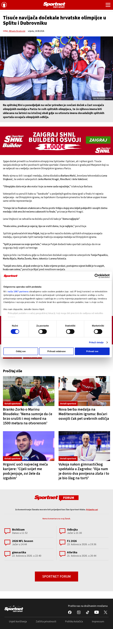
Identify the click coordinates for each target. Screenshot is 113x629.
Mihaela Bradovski (17, 31)
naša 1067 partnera (18, 291)
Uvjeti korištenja (18, 621)
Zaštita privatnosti (46, 621)
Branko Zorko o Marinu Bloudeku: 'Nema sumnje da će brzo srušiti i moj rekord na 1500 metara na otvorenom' (27, 416)
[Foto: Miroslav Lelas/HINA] (56, 68)
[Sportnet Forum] (56, 498)
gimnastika (19, 553)
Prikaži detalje (96, 342)
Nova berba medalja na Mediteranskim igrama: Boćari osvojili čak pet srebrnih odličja (84, 414)
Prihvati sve (92, 351)
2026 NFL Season (22, 541)
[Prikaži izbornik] (108, 5)
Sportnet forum (56, 576)
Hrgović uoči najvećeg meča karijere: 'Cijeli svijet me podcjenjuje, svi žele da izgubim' (25, 471)
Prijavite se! (92, 509)
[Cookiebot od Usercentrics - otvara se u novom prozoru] (97, 276)
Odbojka (72, 530)
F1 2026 (72, 541)
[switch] (42, 331)
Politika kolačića (74, 621)
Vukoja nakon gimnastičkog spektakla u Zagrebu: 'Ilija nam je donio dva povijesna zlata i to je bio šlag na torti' (84, 471)
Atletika (72, 553)
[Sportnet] (54, 5)
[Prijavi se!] (4, 5)
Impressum (98, 621)
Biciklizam (18, 530)
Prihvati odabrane (56, 351)
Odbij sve (21, 351)
